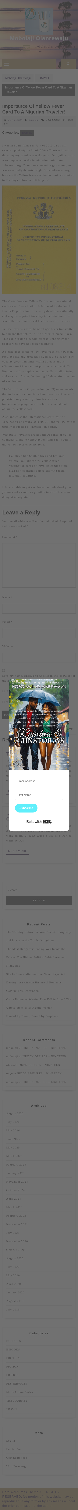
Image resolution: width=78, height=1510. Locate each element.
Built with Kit (39, 821)
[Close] (63, 684)
